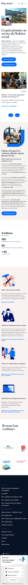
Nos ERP (4, 494)
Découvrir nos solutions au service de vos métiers (12, 374)
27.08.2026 (24, 91)
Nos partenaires (6, 522)
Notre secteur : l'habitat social (11, 512)
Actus (3, 541)
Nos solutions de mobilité (10, 500)
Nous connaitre (9, 59)
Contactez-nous (9, 64)
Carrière (4, 538)
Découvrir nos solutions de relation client (12, 340)
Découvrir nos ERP (7, 302)
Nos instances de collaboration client (13, 518)
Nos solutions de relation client (11, 497)
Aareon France (6, 532)
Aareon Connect (7, 525)
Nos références (6, 515)
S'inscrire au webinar (8, 106)
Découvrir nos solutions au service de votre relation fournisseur (12, 411)
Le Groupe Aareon (7, 535)
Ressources (5, 544)
